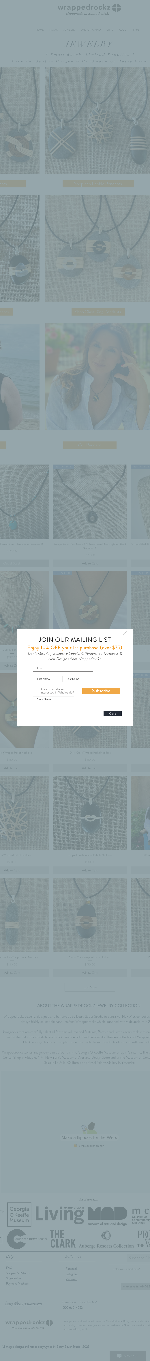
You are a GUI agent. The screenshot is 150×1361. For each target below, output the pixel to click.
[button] (124, 633)
